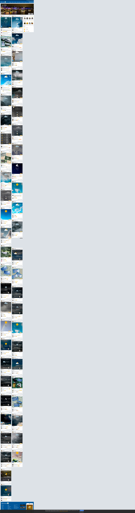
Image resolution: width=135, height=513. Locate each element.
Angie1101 (3, 127)
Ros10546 (3, 445)
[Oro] (25, 18)
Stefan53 (3, 186)
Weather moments (31, 2)
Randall (3, 204)
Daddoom (3, 49)
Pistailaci (3, 165)
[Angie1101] (32, 23)
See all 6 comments (8, 149)
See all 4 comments (8, 224)
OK (81, 510)
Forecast (10, 2)
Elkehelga (15, 195)
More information (81, 511)
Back (3, 13)
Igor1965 (3, 35)
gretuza (15, 445)
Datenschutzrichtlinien (16, 507)
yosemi (3, 464)
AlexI (3, 314)
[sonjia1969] (30, 18)
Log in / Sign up (28, 0)
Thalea (14, 371)
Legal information (16, 506)
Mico (3, 333)
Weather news (26, 2)
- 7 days (2, 507)
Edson (3, 409)
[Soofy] (25, 23)
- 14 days (2, 508)
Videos (15, 2)
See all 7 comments (20, 66)
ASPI (14, 281)
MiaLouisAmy (4, 87)
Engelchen (3, 88)
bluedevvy (3, 68)
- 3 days (2, 506)
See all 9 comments (8, 130)
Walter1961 (3, 278)
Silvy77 (3, 240)
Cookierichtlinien (16, 508)
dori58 (3, 32)
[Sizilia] (32, 18)
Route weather (19, 2)
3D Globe (22, 2)
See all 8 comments (8, 467)
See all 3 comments (8, 52)
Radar (13, 2)
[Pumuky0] (27, 18)
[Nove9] (27, 23)
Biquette (3, 147)
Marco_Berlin (4, 50)
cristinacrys (15, 390)
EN (31, 0)
